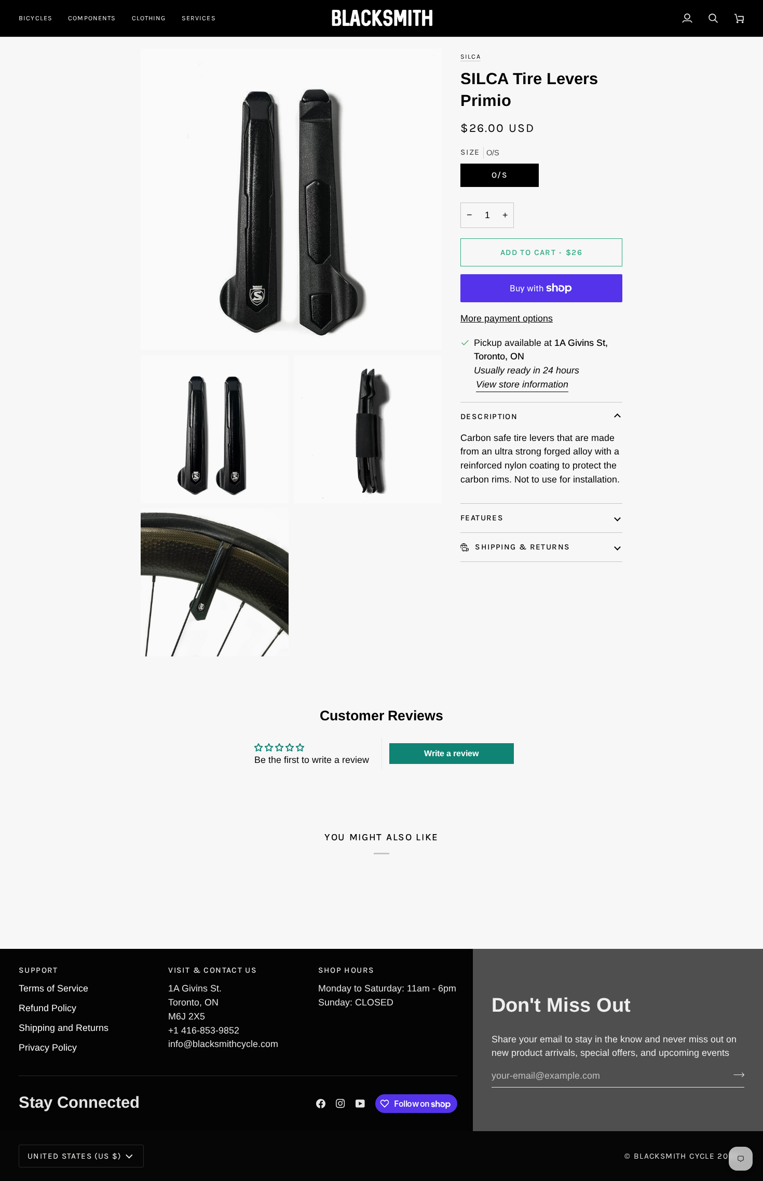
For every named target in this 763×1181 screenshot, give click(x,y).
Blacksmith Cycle (674, 1156)
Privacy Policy (48, 1047)
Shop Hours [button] (346, 970)
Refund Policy (47, 1008)
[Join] (735, 1074)
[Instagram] (340, 1103)
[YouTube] (360, 1103)
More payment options (506, 318)
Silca (470, 56)
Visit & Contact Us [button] (212, 970)
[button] (39, 18)
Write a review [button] (451, 753)
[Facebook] (320, 1103)
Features (481, 517)
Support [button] (38, 970)
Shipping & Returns (521, 547)
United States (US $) (74, 1156)
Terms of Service (53, 988)
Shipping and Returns (63, 1028)
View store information (522, 384)
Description (488, 416)
